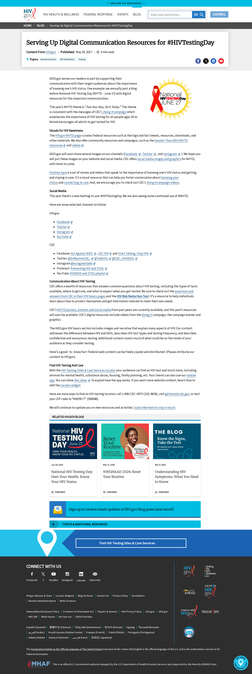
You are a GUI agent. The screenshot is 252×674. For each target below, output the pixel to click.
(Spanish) (36, 627)
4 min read (163, 492)
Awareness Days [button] (48, 59)
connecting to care (76, 182)
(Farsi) (79, 637)
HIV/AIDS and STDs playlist (87, 273)
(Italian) (36, 637)
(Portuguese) (141, 632)
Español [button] (219, 14)
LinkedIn (81, 580)
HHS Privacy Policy (131, 611)
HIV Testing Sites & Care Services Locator (88, 370)
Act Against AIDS (82, 253)
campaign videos (162, 182)
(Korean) (113, 627)
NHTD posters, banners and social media (84, 310)
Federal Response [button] (98, 14)
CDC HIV (103, 253)
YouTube (63, 237)
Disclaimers (138, 595)
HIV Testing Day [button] (67, 59)
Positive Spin (58, 172)
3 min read (60, 492)
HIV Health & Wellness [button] (61, 14)
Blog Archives (85, 595)
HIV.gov (51, 52)
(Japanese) (101, 637)
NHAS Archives (68, 600)
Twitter (148, 154)
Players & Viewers (108, 611)
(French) (95, 632)
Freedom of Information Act (78, 611)
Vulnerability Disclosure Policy (42, 611)
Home (28, 25)
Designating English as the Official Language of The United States (66, 649)
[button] (198, 14)
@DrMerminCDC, (79, 258)
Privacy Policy (120, 595)
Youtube (53, 580)
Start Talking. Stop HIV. (133, 253)
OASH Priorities (83, 616)
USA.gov (150, 611)
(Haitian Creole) (65, 632)
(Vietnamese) (88, 627)
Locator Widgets (65, 595)
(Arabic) (36, 632)
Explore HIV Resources (126, 3)
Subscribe (95, 580)
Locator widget (70, 385)
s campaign (114, 112)
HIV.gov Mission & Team (39, 595)
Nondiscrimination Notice (42, 600)
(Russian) (149, 627)
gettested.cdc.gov (177, 394)
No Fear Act (65, 616)
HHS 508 (32, 616)
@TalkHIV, (101, 258)
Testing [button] (82, 59)
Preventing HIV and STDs (87, 268)
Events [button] (122, 14)
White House (48, 616)
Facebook (131, 154)
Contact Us (103, 595)
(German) (58, 637)
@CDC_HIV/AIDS (123, 258)
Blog (137, 14)
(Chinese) (60, 627)
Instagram (170, 154)
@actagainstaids (82, 263)
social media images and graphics (159, 159)
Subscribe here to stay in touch (154, 407)
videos (76, 145)
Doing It (147, 315)
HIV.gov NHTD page (68, 135)
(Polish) (116, 632)
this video (80, 380)
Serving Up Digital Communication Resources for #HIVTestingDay (91, 25)
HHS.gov (163, 611)
